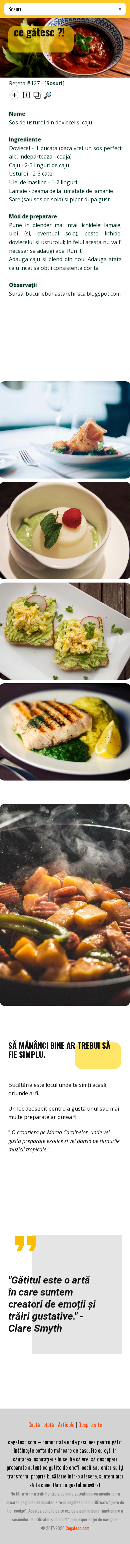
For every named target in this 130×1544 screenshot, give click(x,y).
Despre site (90, 1425)
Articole (66, 1425)
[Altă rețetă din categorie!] (26, 96)
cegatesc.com (77, 1528)
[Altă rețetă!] (14, 96)
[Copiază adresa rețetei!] (37, 96)
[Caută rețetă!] (47, 96)
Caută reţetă (41, 1425)
